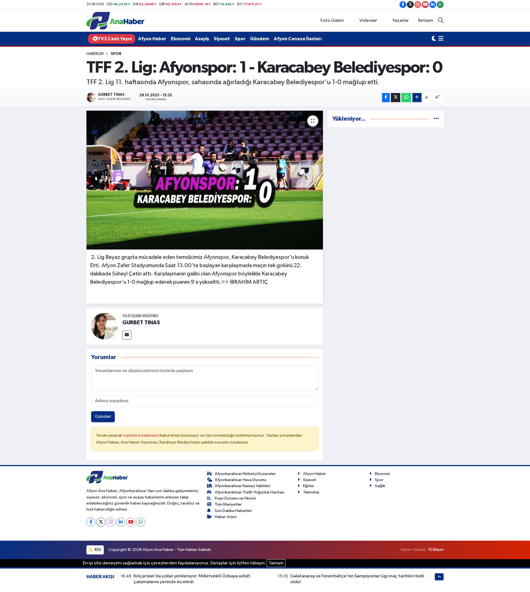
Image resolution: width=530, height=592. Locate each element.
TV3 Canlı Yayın (115, 38)
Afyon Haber (152, 38)
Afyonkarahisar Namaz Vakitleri (242, 486)
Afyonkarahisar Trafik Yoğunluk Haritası (249, 492)
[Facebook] (91, 522)
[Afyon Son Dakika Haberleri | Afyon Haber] (115, 20)
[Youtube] (130, 522)
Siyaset (222, 38)
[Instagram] (110, 522)
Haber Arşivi (226, 517)
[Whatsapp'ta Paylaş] (406, 97)
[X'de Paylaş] (395, 97)
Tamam (276, 563)
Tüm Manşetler (228, 504)
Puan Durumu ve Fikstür (235, 498)
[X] (100, 522)
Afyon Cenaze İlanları (298, 38)
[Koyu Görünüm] (434, 39)
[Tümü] (436, 118)
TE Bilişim (436, 550)
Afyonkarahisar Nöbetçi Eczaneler (245, 474)
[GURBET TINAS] (104, 326)
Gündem (259, 38)
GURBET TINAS (141, 322)
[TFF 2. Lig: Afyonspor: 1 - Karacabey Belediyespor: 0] (204, 180)
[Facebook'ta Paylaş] (386, 97)
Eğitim (308, 486)
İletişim (425, 20)
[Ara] (441, 20)
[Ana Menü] (441, 39)
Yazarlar (400, 20)
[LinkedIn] (120, 522)
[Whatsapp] (140, 522)
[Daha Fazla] (417, 97)
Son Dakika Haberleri (233, 511)
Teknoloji (311, 492)
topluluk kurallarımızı (141, 435)
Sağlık (380, 486)
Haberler (95, 54)
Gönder (103, 416)
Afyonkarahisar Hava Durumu (240, 480)
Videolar (368, 20)
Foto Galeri (332, 20)
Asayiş (202, 38)
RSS (97, 550)
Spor (240, 38)
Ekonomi (180, 38)
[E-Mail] (126, 335)
